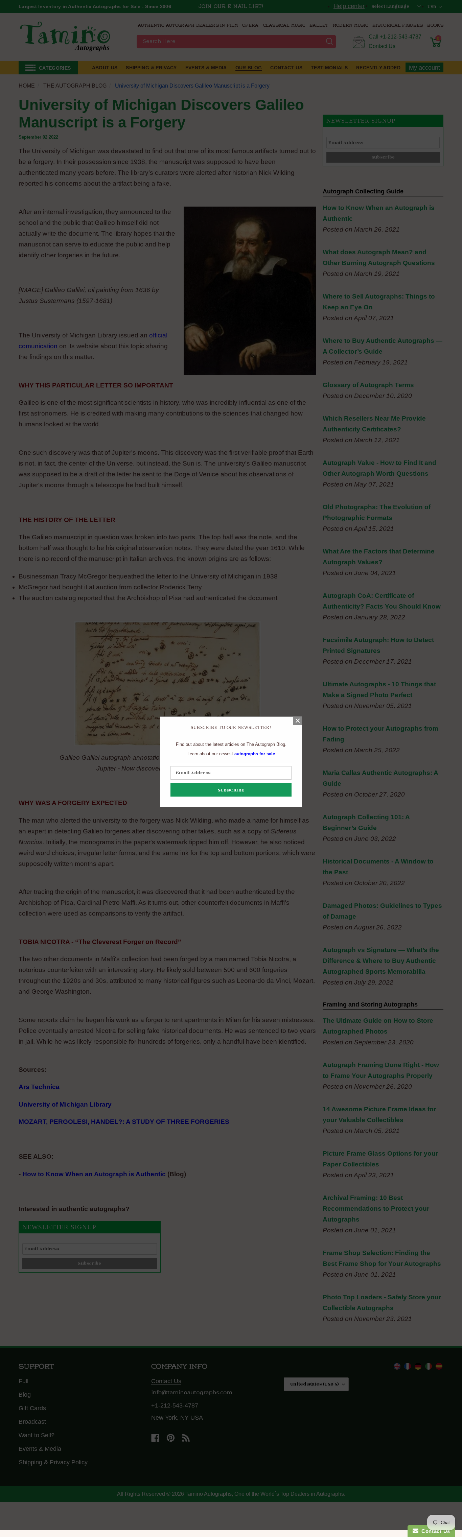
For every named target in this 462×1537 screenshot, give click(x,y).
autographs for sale (254, 753)
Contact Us (434, 1531)
